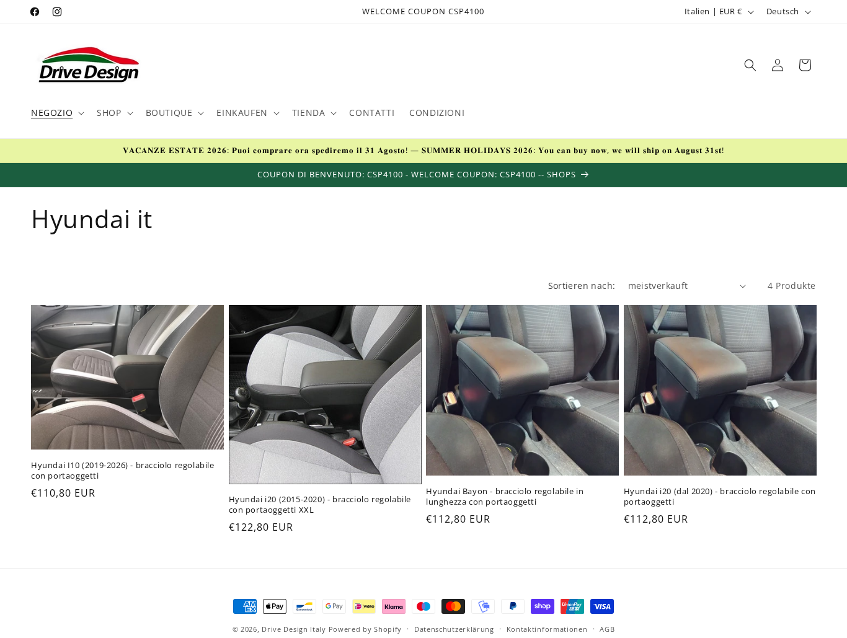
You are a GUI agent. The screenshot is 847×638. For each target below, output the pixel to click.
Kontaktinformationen (547, 628)
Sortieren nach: (582, 285)
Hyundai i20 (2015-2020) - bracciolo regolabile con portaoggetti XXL (320, 505)
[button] (56, 113)
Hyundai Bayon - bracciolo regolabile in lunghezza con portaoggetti (504, 496)
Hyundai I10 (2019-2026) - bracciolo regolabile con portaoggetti (123, 470)
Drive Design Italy (294, 629)
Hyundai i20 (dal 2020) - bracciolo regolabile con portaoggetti (720, 496)
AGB (607, 628)
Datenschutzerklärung (454, 628)
